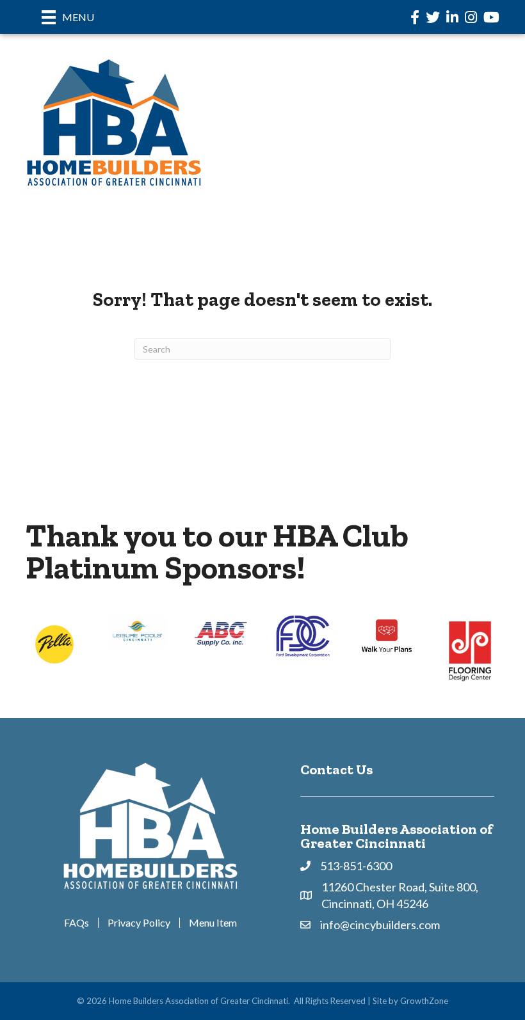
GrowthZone (424, 1001)
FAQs (76, 923)
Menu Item (213, 923)
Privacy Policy (139, 923)
